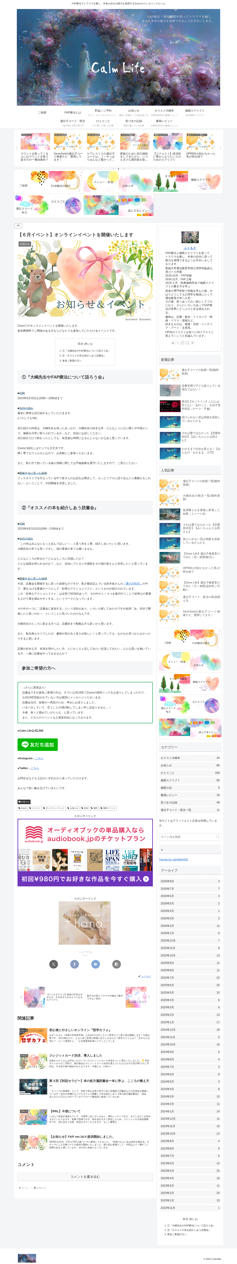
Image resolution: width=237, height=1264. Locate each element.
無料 (96, 808)
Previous (16, 148)
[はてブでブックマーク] (95, 964)
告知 (86, 808)
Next (220, 148)
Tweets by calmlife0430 (173, 859)
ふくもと (190, 248)
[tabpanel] (35, 147)
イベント (36, 808)
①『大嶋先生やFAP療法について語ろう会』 (86, 350)
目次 (80, 343)
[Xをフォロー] (178, 343)
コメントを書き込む (85, 1176)
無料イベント (109, 808)
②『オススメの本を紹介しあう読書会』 (84, 355)
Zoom (23, 808)
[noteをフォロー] (187, 343)
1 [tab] (113, 169)
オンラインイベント (55, 808)
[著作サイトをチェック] (173, 343)
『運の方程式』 (132, 583)
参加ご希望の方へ (72, 360)
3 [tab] (123, 169)
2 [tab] (118, 169)
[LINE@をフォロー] (192, 343)
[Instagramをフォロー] (182, 343)
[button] (116, 964)
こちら (39, 758)
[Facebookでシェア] (74, 964)
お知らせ (25, 802)
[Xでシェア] (53, 964)
